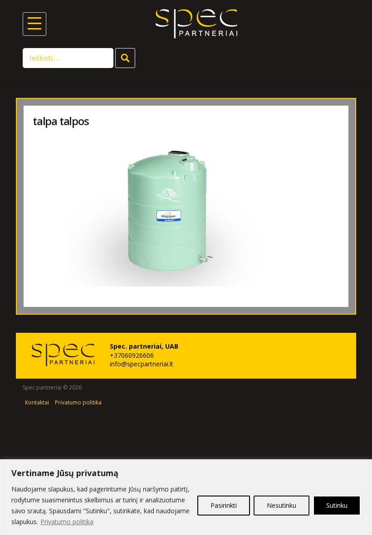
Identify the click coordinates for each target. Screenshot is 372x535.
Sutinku (337, 505)
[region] (186, 497)
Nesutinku (281, 505)
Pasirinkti (223, 505)
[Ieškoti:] (69, 58)
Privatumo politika (66, 521)
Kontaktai (37, 402)
